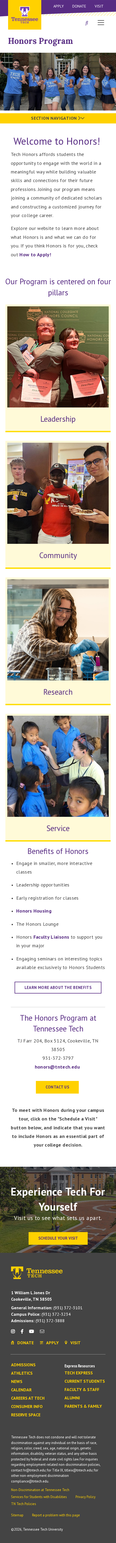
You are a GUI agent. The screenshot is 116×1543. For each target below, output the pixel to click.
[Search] (87, 23)
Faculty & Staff (81, 1389)
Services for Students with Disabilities (39, 1497)
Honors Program (40, 41)
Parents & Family (83, 1406)
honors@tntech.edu (57, 1067)
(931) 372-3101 (47, 1307)
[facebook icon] (22, 1333)
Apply (58, 6)
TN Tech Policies (23, 1504)
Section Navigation (54, 118)
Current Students (84, 1381)
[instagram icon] (14, 1333)
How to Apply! (35, 254)
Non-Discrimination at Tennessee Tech (40, 1490)
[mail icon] (42, 1333)
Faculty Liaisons (51, 937)
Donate (79, 6)
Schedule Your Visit (58, 1238)
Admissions (23, 1365)
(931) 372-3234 (41, 1314)
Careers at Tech (28, 1398)
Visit (99, 6)
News (16, 1381)
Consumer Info (27, 1406)
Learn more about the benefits (58, 987)
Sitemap (17, 1515)
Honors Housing (34, 911)
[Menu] (101, 22)
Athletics (22, 1373)
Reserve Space (25, 1415)
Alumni (72, 1398)
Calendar (21, 1390)
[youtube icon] (31, 1333)
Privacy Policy (85, 1497)
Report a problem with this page (56, 1515)
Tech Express (78, 1373)
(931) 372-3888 (38, 1320)
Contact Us (57, 1087)
